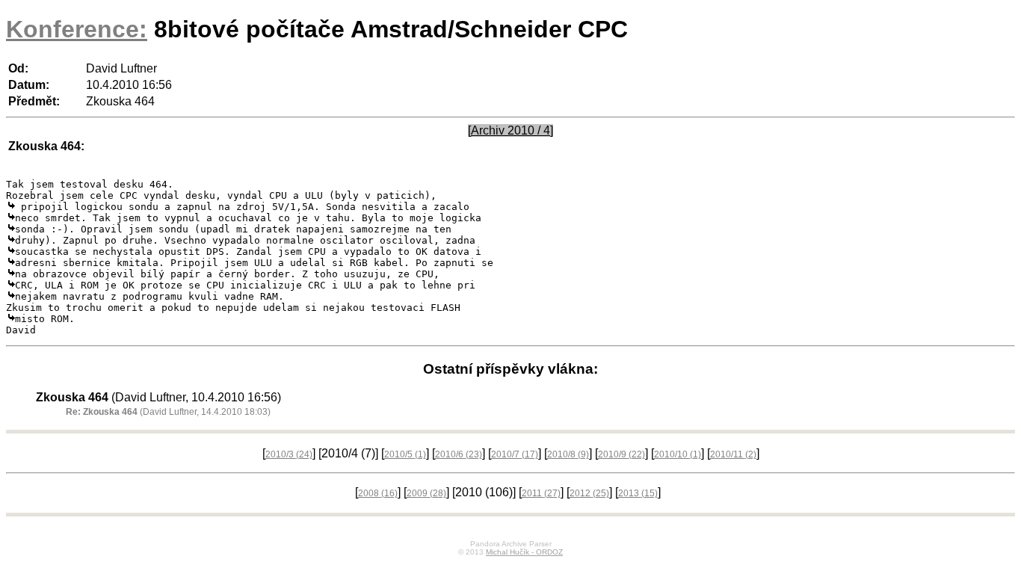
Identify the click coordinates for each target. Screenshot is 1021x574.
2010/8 (568, 454)
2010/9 (621, 454)
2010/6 (458, 454)
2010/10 (677, 454)
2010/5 (405, 454)
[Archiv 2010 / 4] (510, 130)
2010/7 (514, 454)
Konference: (76, 29)
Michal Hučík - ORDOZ (524, 552)
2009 (426, 493)
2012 (589, 493)
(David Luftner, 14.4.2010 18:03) (168, 412)
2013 (638, 493)
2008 (378, 493)
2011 (541, 493)
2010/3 (288, 454)
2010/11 (733, 454)
